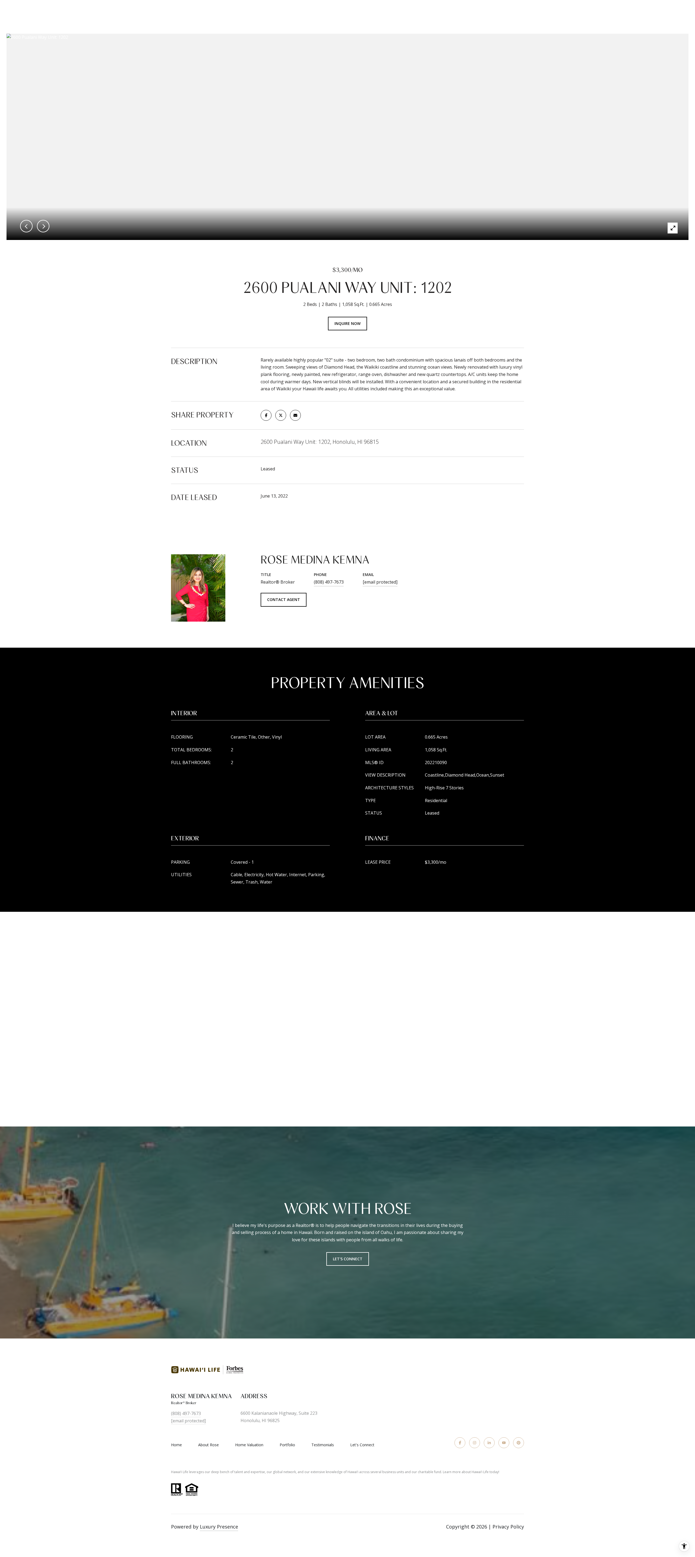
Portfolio (287, 1444)
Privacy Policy (508, 1526)
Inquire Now (347, 323)
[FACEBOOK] (459, 1442)
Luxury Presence (219, 1526)
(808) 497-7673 (329, 582)
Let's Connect (347, 1258)
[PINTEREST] (518, 1442)
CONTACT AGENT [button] (283, 599)
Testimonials (322, 1444)
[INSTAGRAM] (474, 1442)
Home (176, 1444)
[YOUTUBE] (503, 1442)
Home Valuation (249, 1444)
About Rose (208, 1444)
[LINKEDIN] (489, 1442)
